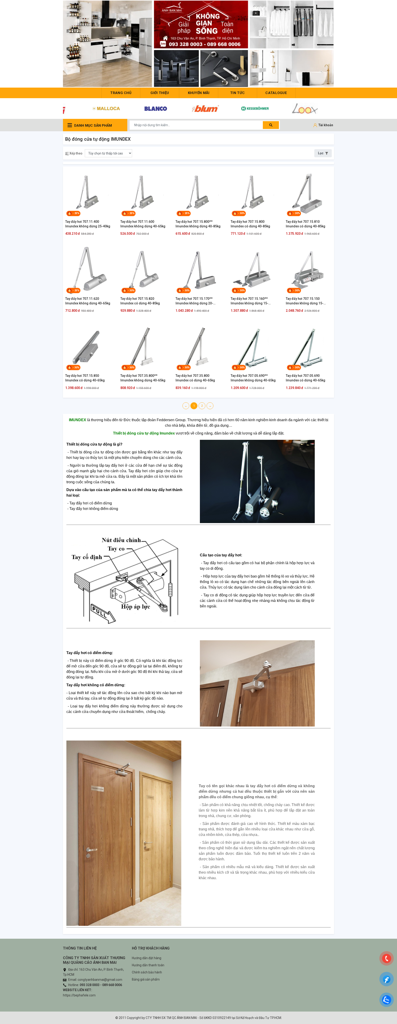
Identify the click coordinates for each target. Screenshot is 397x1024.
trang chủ (120, 93)
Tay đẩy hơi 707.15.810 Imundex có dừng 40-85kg (305, 224)
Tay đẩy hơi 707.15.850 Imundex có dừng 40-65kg (85, 378)
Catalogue (276, 93)
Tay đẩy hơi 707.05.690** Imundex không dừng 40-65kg (253, 378)
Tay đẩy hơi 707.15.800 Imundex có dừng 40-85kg (250, 224)
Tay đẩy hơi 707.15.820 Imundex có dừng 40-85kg (140, 301)
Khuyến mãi (199, 93)
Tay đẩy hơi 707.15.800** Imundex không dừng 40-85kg (198, 224)
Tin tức (237, 93)
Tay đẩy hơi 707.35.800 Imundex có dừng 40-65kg (195, 378)
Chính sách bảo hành (147, 972)
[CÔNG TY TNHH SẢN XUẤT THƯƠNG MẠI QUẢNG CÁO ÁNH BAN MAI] (198, 44)
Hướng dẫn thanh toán (148, 965)
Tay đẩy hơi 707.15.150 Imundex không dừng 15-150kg (304, 301)
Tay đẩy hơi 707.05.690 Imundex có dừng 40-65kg (305, 378)
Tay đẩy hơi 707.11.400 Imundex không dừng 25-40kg (87, 224)
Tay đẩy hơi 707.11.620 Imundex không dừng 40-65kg (87, 301)
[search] (271, 125)
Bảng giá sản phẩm (146, 979)
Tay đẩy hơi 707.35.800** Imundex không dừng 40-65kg (142, 378)
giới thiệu (159, 93)
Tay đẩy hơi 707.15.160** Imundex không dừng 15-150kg (249, 301)
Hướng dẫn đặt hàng (146, 958)
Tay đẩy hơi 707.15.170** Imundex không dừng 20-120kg (194, 301)
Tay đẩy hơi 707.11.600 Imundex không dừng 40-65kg (142, 224)
